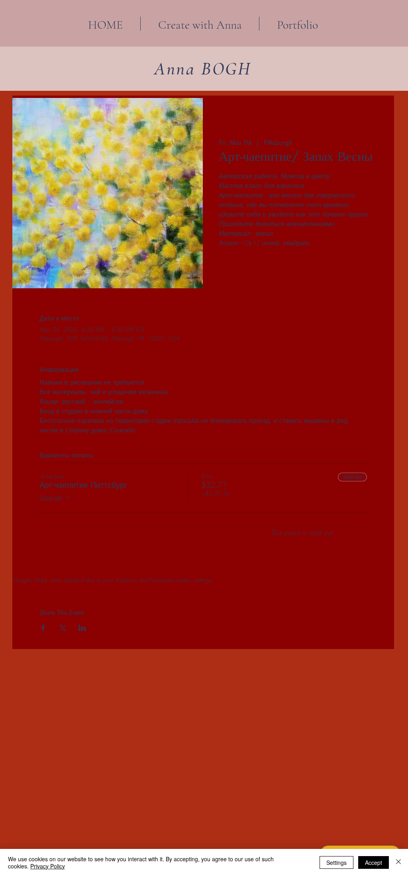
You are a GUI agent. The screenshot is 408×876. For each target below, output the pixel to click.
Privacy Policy (47, 866)
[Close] (398, 862)
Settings (336, 862)
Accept (373, 862)
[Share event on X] (63, 628)
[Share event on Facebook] (43, 628)
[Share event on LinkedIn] (82, 628)
